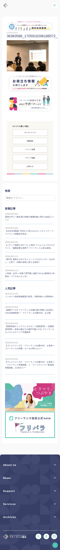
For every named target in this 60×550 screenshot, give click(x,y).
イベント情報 (30, 149)
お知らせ (30, 166)
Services (9, 504)
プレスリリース (30, 132)
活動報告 (30, 141)
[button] (55, 545)
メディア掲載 (30, 158)
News (7, 478)
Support (9, 491)
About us (9, 465)
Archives (9, 517)
